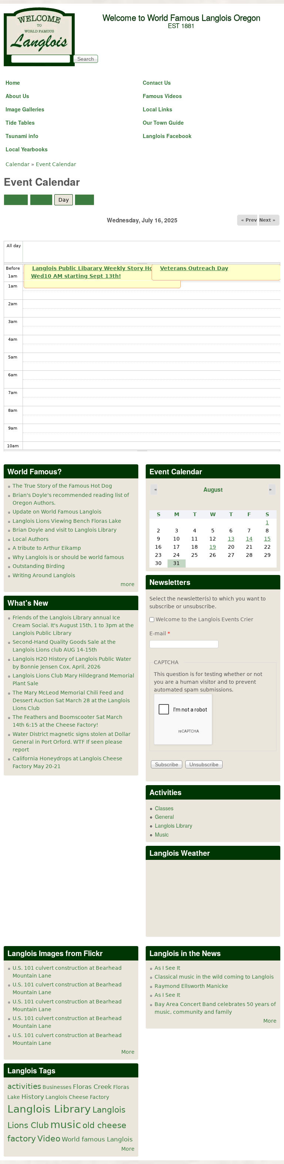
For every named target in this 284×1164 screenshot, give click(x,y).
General (164, 816)
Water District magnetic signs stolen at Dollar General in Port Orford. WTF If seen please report (72, 742)
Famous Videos (162, 96)
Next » (267, 220)
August (213, 489)
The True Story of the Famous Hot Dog (62, 486)
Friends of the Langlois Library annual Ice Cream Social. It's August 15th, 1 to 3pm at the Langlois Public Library (73, 625)
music (65, 1124)
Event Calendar (56, 164)
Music (162, 834)
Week (41, 200)
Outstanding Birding (39, 566)
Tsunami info (22, 135)
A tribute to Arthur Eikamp (47, 548)
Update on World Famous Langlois (57, 512)
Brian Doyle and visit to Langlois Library (64, 530)
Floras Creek (92, 1086)
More (128, 1052)
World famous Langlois (97, 1139)
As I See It (167, 968)
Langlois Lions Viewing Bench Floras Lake (67, 521)
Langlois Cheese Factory (77, 1097)
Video (48, 1138)
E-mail (159, 633)
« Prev (249, 220)
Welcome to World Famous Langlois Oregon (181, 17)
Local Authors (30, 539)
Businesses (57, 1087)
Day (65, 200)
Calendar (18, 164)
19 (212, 547)
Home (13, 82)
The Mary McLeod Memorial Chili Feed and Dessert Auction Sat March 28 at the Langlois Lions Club (71, 700)
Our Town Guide (163, 122)
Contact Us (157, 82)
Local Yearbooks (27, 149)
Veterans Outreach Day (194, 268)
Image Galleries (25, 109)
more (128, 584)
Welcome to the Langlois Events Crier (204, 619)
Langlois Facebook (167, 135)
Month (16, 200)
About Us (17, 96)
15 (267, 539)
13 (231, 539)
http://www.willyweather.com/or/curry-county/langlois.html (184, 925)
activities (24, 1086)
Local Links (157, 109)
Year (84, 200)
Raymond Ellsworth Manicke (191, 986)
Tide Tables (20, 122)
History (32, 1096)
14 (249, 539)
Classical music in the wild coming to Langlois (214, 977)
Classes (164, 808)
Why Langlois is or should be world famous (68, 557)
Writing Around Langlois (44, 575)
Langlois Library (173, 825)
